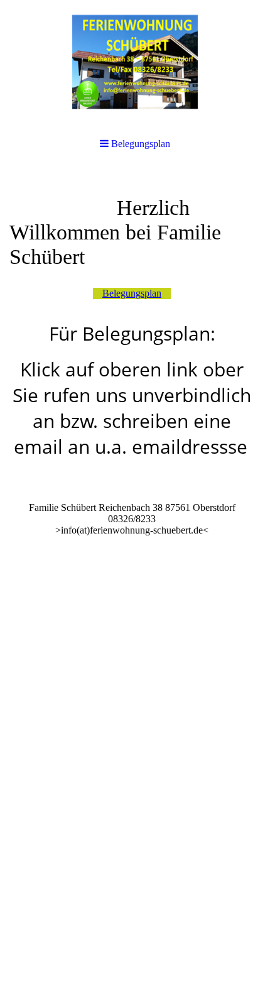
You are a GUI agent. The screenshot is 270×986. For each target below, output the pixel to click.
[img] (135, 63)
